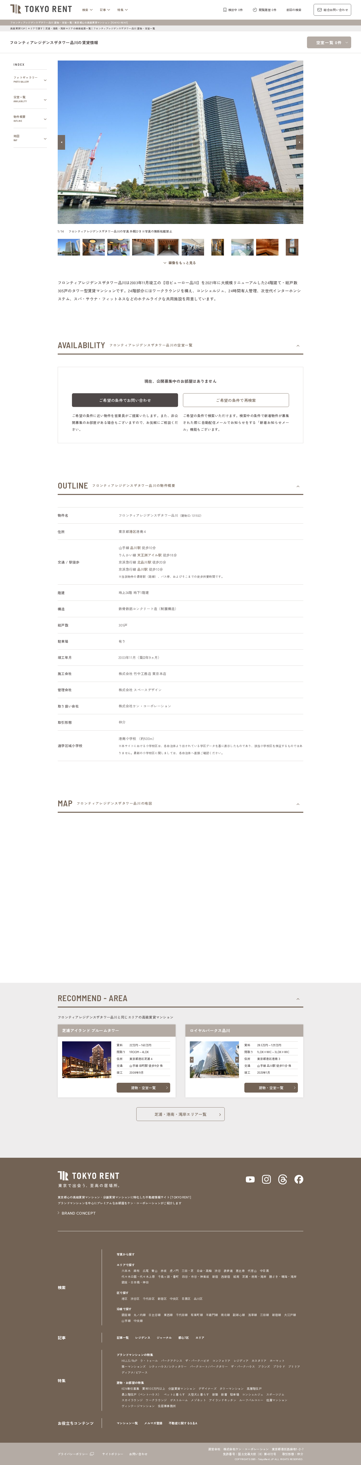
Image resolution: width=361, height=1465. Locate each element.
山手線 (126, 1320)
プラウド (279, 1366)
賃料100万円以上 (153, 1388)
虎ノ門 (174, 1270)
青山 (155, 1270)
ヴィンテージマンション (138, 1406)
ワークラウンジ (156, 1400)
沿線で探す (124, 1309)
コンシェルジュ (252, 1394)
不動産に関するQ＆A (183, 1423)
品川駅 (135, 547)
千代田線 (182, 1315)
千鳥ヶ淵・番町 (168, 1276)
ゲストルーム (179, 1400)
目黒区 (186, 1298)
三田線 (264, 1315)
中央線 (138, 1320)
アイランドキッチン (222, 1400)
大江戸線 (290, 1315)
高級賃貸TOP (17, 28)
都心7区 (183, 1337)
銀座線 (126, 1315)
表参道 (228, 1270)
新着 (224, 1394)
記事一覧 (123, 1337)
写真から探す (126, 1254)
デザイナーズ (207, 1388)
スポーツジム (275, 1394)
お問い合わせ (138, 1454)
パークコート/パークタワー (209, 1366)
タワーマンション (232, 1388)
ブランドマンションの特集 (135, 1355)
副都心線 (239, 1315)
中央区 (174, 1298)
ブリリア (294, 1366)
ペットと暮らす (174, 1394)
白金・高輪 (204, 1270)
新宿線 (276, 1315)
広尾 (146, 1270)
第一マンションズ (134, 1366)
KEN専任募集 (130, 1388)
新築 (215, 1394)
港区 (132, 531)
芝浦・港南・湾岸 (254, 1276)
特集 (120, 10)
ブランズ (264, 1366)
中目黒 (264, 1270)
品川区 (198, 1298)
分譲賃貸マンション (181, 1388)
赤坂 (164, 1270)
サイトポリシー (112, 1454)
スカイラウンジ (132, 1400)
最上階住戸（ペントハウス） (141, 1394)
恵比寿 (240, 1270)
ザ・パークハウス (243, 1366)
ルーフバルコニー (251, 1400)
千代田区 (149, 1298)
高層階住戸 (254, 1388)
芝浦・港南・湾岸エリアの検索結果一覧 (68, 28)
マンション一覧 (127, 1423)
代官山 (252, 1270)
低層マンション (276, 1400)
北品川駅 (144, 562)
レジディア (241, 1360)
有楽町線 (197, 1315)
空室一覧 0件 (329, 42)
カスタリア (259, 1360)
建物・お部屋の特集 (130, 1382)
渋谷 (218, 1270)
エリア (200, 1337)
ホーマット (277, 1360)
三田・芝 (188, 1270)
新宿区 (162, 1298)
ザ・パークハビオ (197, 1360)
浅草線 (252, 1315)
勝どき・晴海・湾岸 (282, 1276)
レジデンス (142, 1337)
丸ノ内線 (140, 1315)
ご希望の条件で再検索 (236, 400)
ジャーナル (164, 1337)
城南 (236, 1276)
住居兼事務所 (167, 1406)
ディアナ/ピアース (135, 1372)
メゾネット (198, 1400)
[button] (61, 142)
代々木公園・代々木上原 (138, 1276)
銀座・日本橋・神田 (135, 1282)
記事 (103, 10)
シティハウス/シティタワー (168, 1366)
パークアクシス (171, 1360)
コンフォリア (221, 1360)
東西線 (168, 1315)
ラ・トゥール (149, 1360)
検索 (85, 10)
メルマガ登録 (153, 1423)
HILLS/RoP (129, 1360)
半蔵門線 (212, 1315)
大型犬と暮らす (198, 1394)
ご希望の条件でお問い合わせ (125, 400)
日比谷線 (155, 1315)
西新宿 (225, 1276)
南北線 (225, 1315)
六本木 (126, 1270)
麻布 (137, 1270)
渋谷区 (135, 1298)
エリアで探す (35, 28)
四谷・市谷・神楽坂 (195, 1276)
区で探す (123, 1293)
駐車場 (234, 1394)
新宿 (215, 1276)
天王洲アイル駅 (149, 555)
